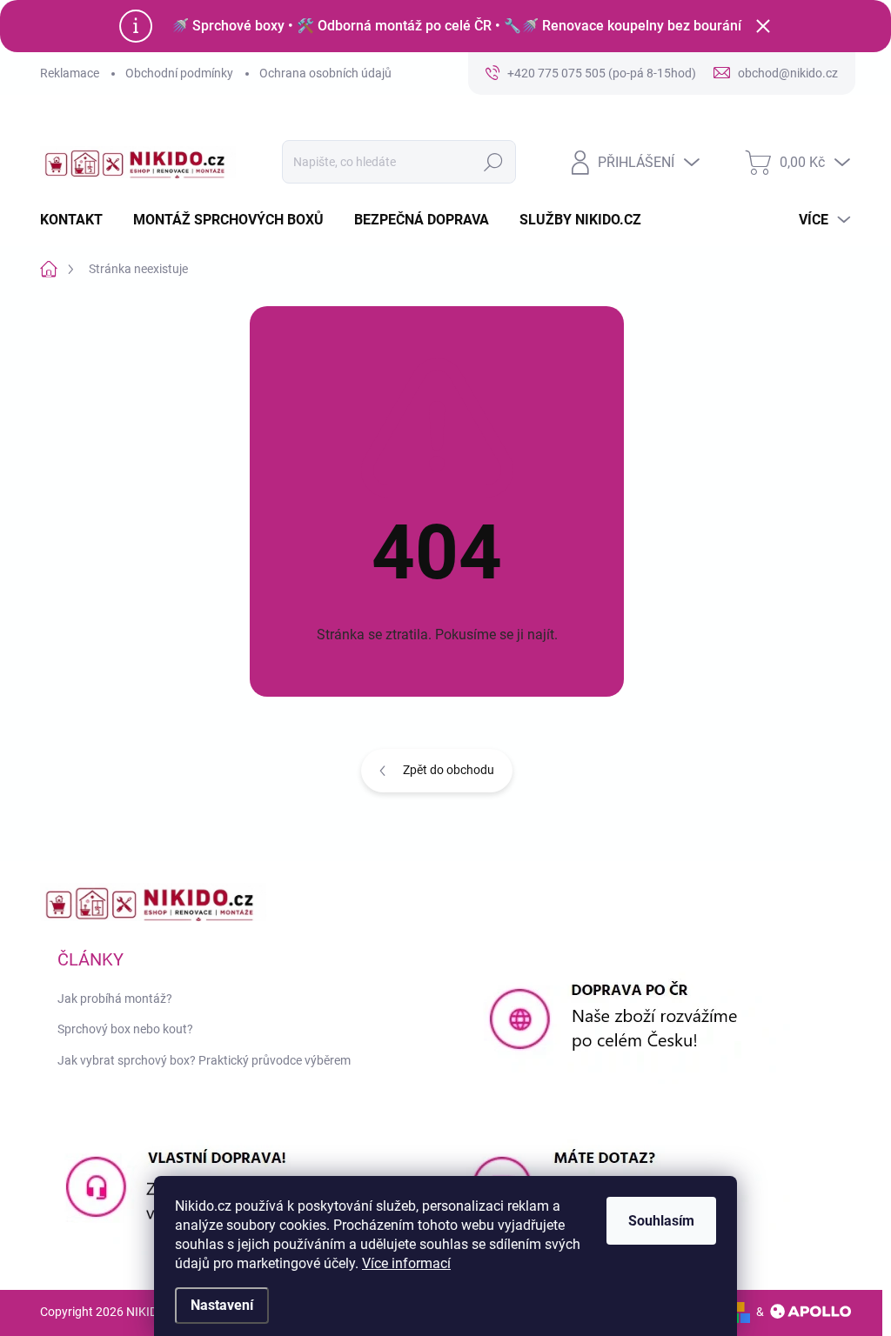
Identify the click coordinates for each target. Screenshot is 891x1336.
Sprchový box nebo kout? (125, 1029)
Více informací (406, 1263)
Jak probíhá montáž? (114, 998)
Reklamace (69, 73)
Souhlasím (661, 1220)
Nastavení (222, 1305)
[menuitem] (78, 220)
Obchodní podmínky (179, 73)
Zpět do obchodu (448, 770)
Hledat (493, 162)
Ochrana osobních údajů (325, 73)
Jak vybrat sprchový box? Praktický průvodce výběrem (204, 1060)
